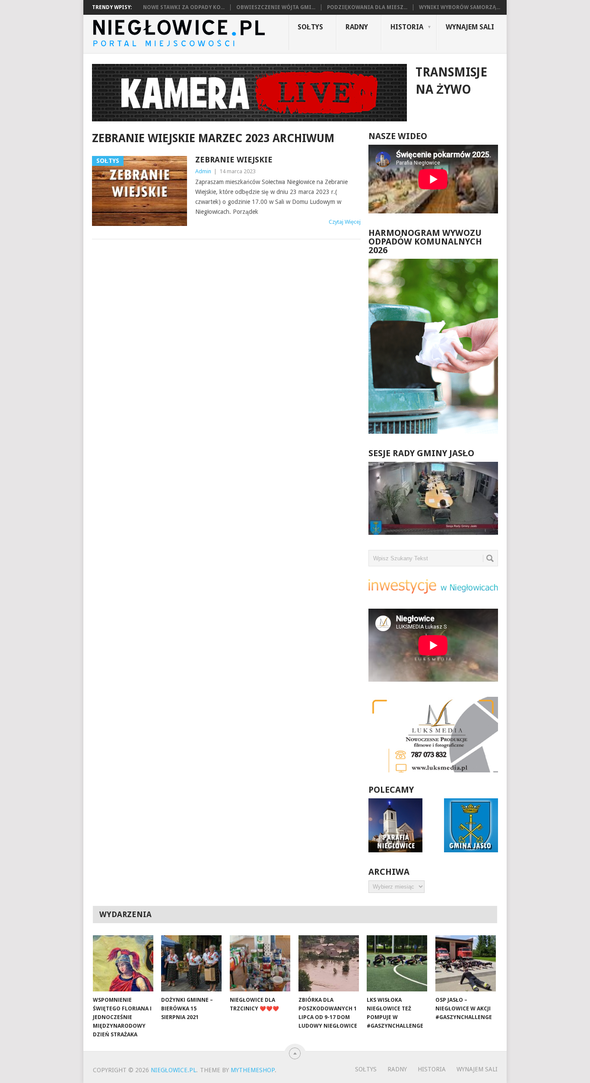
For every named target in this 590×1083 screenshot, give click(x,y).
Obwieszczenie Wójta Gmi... (275, 7)
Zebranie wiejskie (234, 159)
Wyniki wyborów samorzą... (459, 7)
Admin (203, 171)
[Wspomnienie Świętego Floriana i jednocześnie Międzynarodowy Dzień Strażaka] (123, 963)
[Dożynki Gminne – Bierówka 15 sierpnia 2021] (191, 963)
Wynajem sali (470, 27)
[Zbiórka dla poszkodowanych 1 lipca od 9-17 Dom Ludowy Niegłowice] (328, 963)
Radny (357, 27)
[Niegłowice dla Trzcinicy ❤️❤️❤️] (260, 963)
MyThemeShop (253, 1070)
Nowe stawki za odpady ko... (184, 7)
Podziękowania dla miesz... (367, 7)
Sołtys (310, 27)
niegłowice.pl (173, 1070)
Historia (406, 27)
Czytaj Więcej (345, 222)
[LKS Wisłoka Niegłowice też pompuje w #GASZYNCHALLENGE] (397, 963)
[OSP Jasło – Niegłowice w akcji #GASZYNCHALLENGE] (465, 963)
